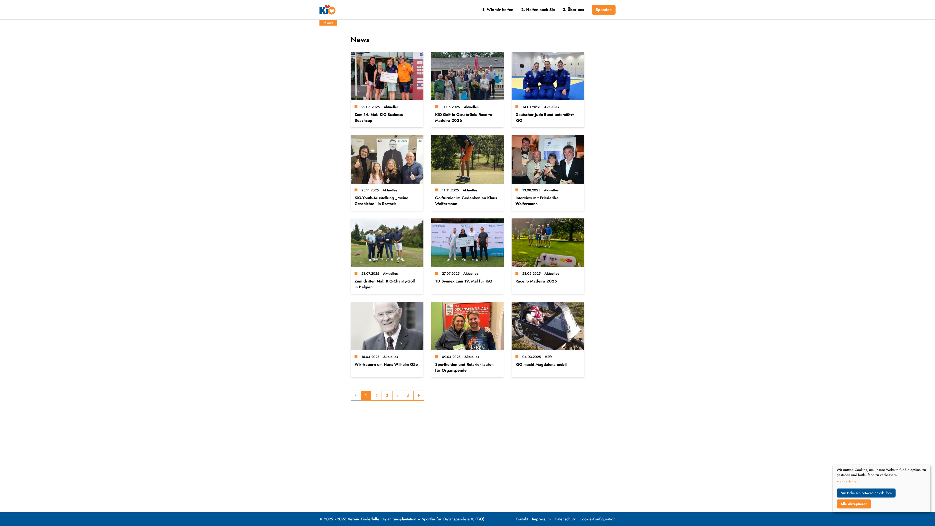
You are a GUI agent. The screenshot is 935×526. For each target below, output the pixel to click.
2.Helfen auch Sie (538, 9)
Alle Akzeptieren (854, 503)
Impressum (541, 519)
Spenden (604, 9)
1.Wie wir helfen (497, 9)
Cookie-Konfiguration (598, 519)
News (328, 22)
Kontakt (521, 519)
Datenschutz (565, 519)
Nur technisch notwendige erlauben (866, 492)
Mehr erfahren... (849, 481)
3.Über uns (573, 9)
